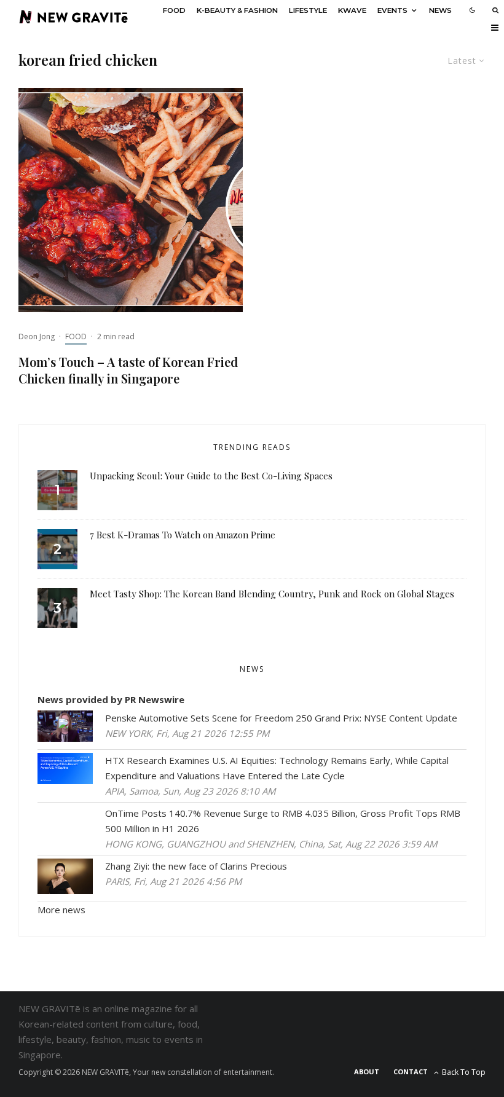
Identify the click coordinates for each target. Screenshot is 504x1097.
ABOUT (366, 1071)
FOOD (174, 10)
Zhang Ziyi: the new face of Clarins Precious (196, 866)
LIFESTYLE (308, 10)
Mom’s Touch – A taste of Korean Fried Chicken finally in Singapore (128, 370)
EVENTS (392, 10)
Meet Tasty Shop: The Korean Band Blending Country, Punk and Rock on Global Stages (272, 593)
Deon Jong (36, 336)
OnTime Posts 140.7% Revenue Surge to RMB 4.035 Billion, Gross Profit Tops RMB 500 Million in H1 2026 (282, 821)
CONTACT (410, 1071)
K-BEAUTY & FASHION (237, 10)
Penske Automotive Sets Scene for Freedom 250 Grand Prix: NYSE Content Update (281, 718)
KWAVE (352, 10)
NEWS (440, 10)
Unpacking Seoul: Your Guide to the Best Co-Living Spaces (211, 475)
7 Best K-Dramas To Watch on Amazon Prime (182, 534)
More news (61, 909)
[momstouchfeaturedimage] (130, 200)
